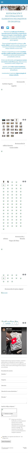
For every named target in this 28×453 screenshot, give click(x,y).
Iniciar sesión (24, 447)
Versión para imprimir (6, 447)
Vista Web (25, 448)
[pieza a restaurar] (4, 323)
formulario (16, 62)
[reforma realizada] (12, 323)
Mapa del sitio (11, 447)
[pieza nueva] (14, 306)
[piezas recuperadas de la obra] (7, 323)
